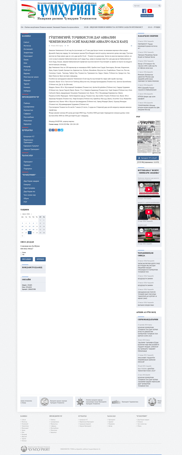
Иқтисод (27, 45)
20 (33, 229)
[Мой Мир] (59, 130)
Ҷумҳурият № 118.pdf (149, 158)
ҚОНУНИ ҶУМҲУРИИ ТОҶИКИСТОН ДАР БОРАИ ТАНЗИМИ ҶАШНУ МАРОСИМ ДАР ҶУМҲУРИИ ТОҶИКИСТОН (149, 381)
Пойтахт (27, 70)
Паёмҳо (27, 103)
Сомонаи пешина (147, 16)
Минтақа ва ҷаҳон (31, 77)
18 (26, 229)
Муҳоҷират (28, 56)
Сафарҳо (27, 113)
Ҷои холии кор (30, 195)
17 (22, 229)
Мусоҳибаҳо (29, 117)
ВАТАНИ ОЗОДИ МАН (146, 305)
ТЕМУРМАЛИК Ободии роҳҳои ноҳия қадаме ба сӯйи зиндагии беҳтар (148, 107)
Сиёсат (26, 42)
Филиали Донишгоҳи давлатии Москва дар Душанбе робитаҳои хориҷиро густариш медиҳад (148, 78)
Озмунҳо (27, 184)
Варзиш (27, 73)
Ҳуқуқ (26, 59)
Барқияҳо (27, 124)
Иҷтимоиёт (28, 49)
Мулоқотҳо (28, 110)
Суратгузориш (29, 188)
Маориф (27, 66)
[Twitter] (62, 130)
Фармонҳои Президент (28, 141)
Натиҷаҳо (40, 259)
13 (33, 226)
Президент (28, 161)
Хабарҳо (27, 91)
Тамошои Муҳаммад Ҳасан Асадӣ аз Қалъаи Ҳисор (147, 56)
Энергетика (28, 52)
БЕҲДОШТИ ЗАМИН (145, 279)
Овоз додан (26, 259)
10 (22, 226)
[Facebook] (53, 130)
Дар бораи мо (29, 191)
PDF (25, 202)
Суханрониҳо (29, 106)
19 (29, 229)
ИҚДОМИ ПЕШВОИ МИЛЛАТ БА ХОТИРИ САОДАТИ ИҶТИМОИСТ (100, 27)
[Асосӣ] (68, 12)
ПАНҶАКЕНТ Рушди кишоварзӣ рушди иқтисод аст (147, 46)
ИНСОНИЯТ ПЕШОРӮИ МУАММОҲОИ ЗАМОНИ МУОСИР (146, 360)
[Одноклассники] (56, 130)
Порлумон (28, 168)
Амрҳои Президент (31, 149)
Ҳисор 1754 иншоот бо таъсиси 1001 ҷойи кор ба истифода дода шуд (147, 66)
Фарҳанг (27, 80)
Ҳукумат (27, 165)
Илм (25, 63)
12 (29, 226)
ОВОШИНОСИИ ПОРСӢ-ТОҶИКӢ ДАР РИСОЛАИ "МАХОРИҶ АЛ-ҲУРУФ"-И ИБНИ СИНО (147, 295)
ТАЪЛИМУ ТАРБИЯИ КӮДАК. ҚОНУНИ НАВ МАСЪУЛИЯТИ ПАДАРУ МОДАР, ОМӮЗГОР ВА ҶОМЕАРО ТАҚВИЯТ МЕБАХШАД (148, 346)
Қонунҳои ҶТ (29, 136)
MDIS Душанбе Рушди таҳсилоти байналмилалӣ (147, 89)
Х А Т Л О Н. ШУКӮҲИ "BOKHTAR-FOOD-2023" (147, 370)
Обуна (26, 198)
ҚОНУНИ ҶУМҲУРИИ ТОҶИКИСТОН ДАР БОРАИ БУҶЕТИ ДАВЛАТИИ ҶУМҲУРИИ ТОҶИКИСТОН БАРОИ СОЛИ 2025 (148, 331)
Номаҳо (27, 87)
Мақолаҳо (28, 120)
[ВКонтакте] (50, 130)
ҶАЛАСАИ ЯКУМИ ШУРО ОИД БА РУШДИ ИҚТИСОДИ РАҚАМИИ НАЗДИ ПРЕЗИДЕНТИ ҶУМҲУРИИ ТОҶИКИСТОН (149, 267)
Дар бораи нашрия (31, 181)
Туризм (26, 84)
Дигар (110, 426)
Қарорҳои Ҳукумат (31, 146)
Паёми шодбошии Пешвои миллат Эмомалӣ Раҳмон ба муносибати (36, 27)
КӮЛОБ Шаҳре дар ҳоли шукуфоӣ (146, 97)
